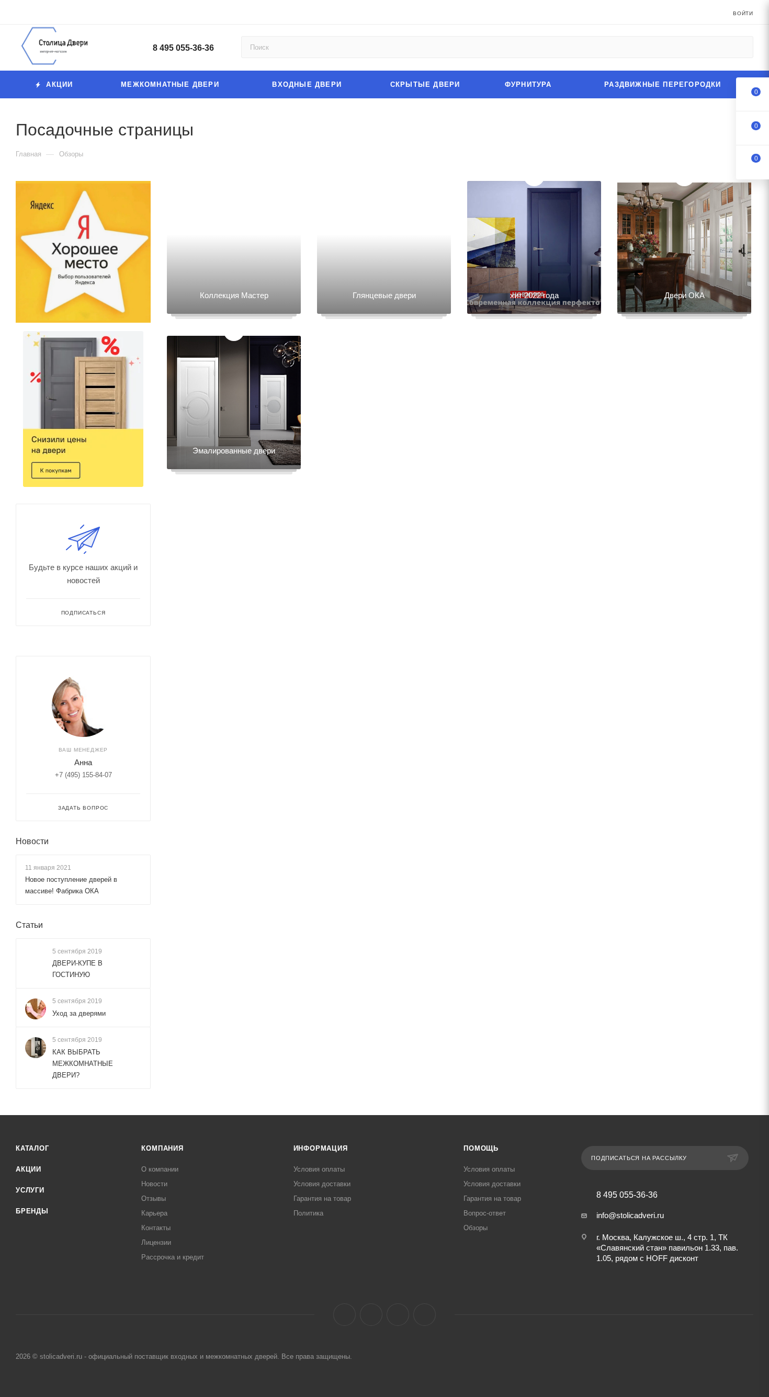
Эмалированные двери (234, 450)
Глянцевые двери (384, 295)
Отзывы (153, 1198)
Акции (28, 1169)
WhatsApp (424, 1314)
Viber (398, 1314)
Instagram (371, 1314)
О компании (159, 1169)
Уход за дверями (79, 1013)
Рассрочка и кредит (172, 1257)
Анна (83, 762)
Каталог (32, 1148)
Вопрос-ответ (484, 1213)
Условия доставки (321, 1184)
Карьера (154, 1213)
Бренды (32, 1211)
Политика (308, 1213)
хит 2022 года (534, 295)
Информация (320, 1148)
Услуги (30, 1190)
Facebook (344, 1314)
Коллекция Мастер (234, 295)
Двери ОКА (684, 295)
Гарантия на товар (322, 1198)
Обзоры (475, 1228)
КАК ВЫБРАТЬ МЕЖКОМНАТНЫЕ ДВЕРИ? (82, 1063)
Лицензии (156, 1242)
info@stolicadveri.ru (630, 1215)
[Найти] (740, 47)
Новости (32, 841)
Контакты (156, 1228)
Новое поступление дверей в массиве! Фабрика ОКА (71, 885)
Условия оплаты (319, 1169)
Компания (162, 1148)
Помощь (481, 1148)
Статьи (29, 925)
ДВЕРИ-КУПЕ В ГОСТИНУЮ (77, 969)
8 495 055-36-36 (183, 47)
